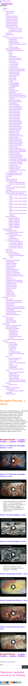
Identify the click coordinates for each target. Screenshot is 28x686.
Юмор (4, 258)
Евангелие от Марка (14, 131)
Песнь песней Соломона (15, 93)
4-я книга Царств (13, 67)
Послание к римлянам (15, 148)
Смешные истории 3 (11, 286)
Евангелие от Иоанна (14, 134)
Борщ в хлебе (12, 348)
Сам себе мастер (7, 229)
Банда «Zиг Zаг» (10, 11)
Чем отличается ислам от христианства (16, 191)
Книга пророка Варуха (15, 106)
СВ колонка (9, 392)
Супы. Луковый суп (11, 342)
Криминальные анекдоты (12, 269)
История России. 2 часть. (15, 28)
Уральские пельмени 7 (12, 25)
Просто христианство (11, 179)
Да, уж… (5, 316)
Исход (10, 51)
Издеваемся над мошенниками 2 (14, 281)
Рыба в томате (13, 373)
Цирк (7, 14)
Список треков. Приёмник (12, 387)
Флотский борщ (13, 345)
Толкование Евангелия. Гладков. (14, 173)
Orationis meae (13, 39)
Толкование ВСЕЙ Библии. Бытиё (14, 50)
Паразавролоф (13, 333)
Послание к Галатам (14, 152)
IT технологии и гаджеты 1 (13, 239)
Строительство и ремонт (15, 235)
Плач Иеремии (13, 103)
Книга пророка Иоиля (14, 112)
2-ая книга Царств (14, 64)
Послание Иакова (13, 137)
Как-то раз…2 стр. (10, 278)
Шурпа (11, 355)
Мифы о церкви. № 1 (11, 216)
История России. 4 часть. (15, 31)
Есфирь (11, 81)
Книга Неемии (13, 76)
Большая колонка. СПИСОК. (16, 390)
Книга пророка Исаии (14, 100)
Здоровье (5, 297)
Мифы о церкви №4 (14, 221)
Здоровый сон (9, 305)
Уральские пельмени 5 (12, 22)
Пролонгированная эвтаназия (13, 311)
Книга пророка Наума (14, 120)
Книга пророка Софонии (15, 123)
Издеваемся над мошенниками (14, 280)
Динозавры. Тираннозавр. (12, 328)
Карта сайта (6, 386)
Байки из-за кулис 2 (11, 295)
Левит (10, 53)
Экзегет (5, 36)
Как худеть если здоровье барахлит (15, 306)
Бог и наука (9, 176)
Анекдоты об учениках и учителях (14, 275)
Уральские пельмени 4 (12, 20)
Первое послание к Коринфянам (17, 149)
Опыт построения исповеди (13, 48)
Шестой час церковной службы (17, 183)
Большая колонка (10, 389)
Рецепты (5, 341)
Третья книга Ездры (14, 75)
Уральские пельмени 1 (12, 16)
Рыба (7, 370)
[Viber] (16, 682)
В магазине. (9, 289)
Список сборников (10, 393)
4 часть (21, 441)
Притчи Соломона (14, 90)
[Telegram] (20, 682)
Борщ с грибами (13, 344)
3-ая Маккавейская (14, 86)
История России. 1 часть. (12, 26)
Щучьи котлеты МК (14, 378)
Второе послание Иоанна (15, 143)
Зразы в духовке (13, 365)
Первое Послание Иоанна (16, 142)
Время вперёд (10, 12)
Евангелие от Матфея (15, 129)
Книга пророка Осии (14, 110)
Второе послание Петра (15, 140)
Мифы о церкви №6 (14, 224)
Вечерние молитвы (14, 42)
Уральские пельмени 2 (12, 17)
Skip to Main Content (5, 0)
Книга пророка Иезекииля (15, 107)
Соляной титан (13, 330)
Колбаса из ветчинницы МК (16, 369)
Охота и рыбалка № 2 (14, 253)
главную (8, 661)
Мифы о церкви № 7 (14, 225)
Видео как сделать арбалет (16, 232)
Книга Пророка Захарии (15, 126)
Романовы (8, 33)
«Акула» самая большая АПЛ (13, 325)
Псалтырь (11, 89)
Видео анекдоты (10, 267)
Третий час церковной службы (17, 182)
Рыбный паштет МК (14, 375)
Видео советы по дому (12, 233)
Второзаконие (12, 56)
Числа (10, 54)
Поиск (1, 664)
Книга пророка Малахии (15, 128)
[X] (7, 682)
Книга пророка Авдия (14, 115)
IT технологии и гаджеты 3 (16, 243)
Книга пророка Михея (14, 118)
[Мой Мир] (5, 682)
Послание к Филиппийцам (16, 155)
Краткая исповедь (13, 47)
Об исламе (9, 190)
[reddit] (12, 682)
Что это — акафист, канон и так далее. (16, 187)
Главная (5, 8)
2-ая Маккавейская (14, 84)
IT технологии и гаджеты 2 (16, 241)
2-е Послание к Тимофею (15, 163)
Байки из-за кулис (10, 294)
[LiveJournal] (14, 682)
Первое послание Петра (15, 138)
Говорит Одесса (10, 261)
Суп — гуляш (12, 361)
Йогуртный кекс (13, 384)
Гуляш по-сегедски (14, 359)
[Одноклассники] (3, 682)
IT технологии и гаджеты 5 (16, 246)
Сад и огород (9, 250)
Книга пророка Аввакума (15, 121)
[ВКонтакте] (1, 682)
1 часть (21, 439)
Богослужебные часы (11, 180)
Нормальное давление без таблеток (15, 308)
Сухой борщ (12, 347)
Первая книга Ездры (14, 72)
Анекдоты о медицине (12, 271)
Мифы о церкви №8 (14, 227)
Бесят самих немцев (11, 327)
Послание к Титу (13, 165)
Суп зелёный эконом (14, 351)
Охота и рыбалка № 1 (11, 252)
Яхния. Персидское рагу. (15, 358)
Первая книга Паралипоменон (17, 68)
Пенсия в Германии (11, 322)
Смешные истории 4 (11, 288)
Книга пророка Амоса (14, 114)
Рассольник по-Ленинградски (16, 353)
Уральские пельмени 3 (12, 19)
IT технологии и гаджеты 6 (16, 247)
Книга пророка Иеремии (15, 101)
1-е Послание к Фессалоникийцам (18, 159)
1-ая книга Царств (14, 62)
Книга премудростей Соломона (17, 95)
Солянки (11, 350)
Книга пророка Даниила (15, 109)
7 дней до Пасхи (10, 188)
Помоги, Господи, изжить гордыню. (15, 193)
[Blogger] (10, 682)
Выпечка (8, 383)
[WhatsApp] (18, 682)
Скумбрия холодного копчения (17, 379)
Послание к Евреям (14, 168)
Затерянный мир (13, 334)
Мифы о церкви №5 (14, 222)
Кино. (4, 9)
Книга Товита (12, 78)
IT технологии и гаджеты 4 (16, 244)
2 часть (3, 441)
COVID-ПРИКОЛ (10, 309)
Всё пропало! (9, 319)
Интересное (6, 323)
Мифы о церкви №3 (14, 218)
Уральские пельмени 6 (12, 23)
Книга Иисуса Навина (14, 58)
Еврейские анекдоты (11, 263)
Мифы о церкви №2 (14, 219)
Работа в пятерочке (11, 320)
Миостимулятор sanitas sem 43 (14, 302)
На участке (9, 249)
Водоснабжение (13, 238)
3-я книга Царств (13, 65)
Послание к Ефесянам (15, 154)
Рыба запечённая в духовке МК (17, 381)
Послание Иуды (13, 146)
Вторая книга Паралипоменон (17, 70)
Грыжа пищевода (10, 303)
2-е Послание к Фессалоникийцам (18, 160)
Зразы (10, 364)
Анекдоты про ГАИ (11, 266)
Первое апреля (10, 292)
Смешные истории (11, 283)
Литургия (8, 185)
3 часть (12, 441)
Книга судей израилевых (15, 59)
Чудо (7, 177)
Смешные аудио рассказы (13, 272)
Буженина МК (12, 367)
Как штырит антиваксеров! (13, 314)
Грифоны (11, 337)
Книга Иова (12, 87)
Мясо (7, 356)
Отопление (12, 236)
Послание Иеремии (14, 104)
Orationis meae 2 (13, 40)
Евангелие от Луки (14, 132)
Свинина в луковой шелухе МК (17, 362)
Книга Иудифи (13, 79)
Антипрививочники (11, 313)
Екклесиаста (12, 92)
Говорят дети (9, 291)
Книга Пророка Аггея (14, 124)
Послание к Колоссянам (15, 157)
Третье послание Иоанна (15, 145)
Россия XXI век (10, 317)
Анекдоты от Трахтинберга (13, 260)
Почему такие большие (15, 336)
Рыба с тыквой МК (14, 376)
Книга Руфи (12, 61)
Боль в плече (9, 299)
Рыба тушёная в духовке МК (16, 372)
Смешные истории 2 (11, 285)
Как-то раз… (9, 277)
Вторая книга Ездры (14, 73)
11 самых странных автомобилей (14, 339)
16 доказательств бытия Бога (13, 174)
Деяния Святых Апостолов (16, 135)
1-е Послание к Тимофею (15, 162)
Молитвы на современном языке (14, 37)
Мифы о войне (10, 34)
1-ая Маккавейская (14, 82)
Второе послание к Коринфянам (17, 151)
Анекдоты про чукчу (11, 264)
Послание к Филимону (15, 166)
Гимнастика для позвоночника (14, 300)
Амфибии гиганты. (14, 331)
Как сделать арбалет (11, 230)
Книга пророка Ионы (14, 117)
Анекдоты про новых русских (13, 274)
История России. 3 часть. (15, 30)
